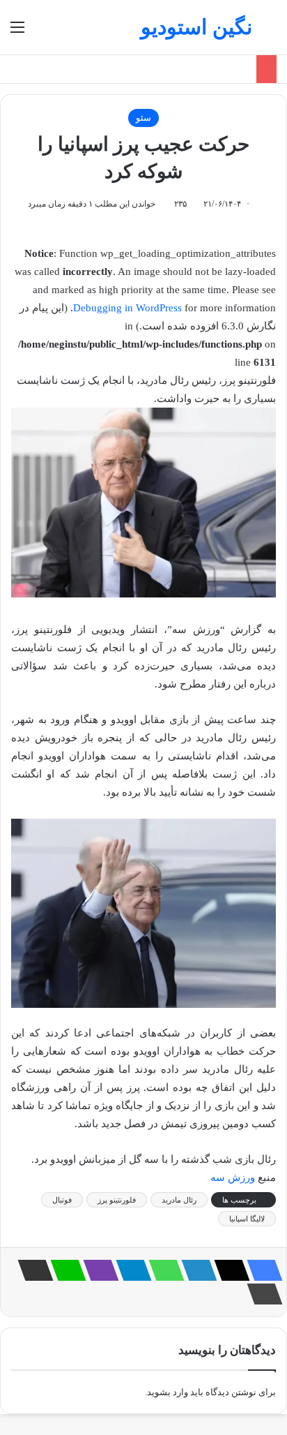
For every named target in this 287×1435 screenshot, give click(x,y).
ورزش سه (232, 1177)
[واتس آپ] (162, 1270)
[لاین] (64, 1270)
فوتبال (62, 1200)
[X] (228, 1270)
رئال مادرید (179, 1200)
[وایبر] (97, 1270)
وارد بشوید (167, 1392)
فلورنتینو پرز (117, 1200)
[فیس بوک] (260, 1270)
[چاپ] (260, 1294)
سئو (143, 117)
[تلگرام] (130, 1270)
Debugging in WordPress (127, 307)
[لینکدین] (195, 1270)
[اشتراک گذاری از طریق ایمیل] (31, 1270)
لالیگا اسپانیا (247, 1218)
